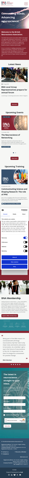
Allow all (14, 257)
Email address (8, 408)
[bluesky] (14, 475)
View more (14, 158)
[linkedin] (12, 475)
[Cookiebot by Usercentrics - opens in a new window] (21, 210)
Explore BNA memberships (10, 315)
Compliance (6, 454)
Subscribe (7, 426)
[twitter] (17, 475)
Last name (7, 401)
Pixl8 (21, 472)
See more (14, 104)
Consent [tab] (5, 214)
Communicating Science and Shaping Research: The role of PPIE (14, 192)
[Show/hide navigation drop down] (26, 3)
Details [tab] (14, 214)
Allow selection (14, 262)
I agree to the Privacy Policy (12, 414)
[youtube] (20, 475)
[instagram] (9, 475)
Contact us (6, 452)
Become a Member (21, 452)
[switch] (25, 242)
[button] (13, 152)
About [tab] (23, 214)
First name (7, 395)
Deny (14, 266)
